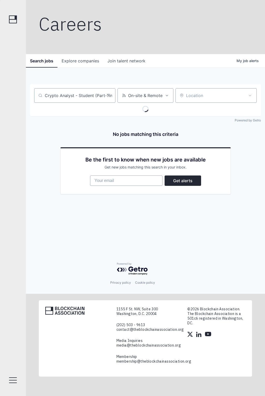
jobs (41, 60)
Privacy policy (120, 282)
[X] (190, 335)
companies (80, 60)
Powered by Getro (248, 120)
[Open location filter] (250, 95)
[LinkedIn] (199, 335)
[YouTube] (208, 335)
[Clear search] (108, 95)
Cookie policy (145, 282)
